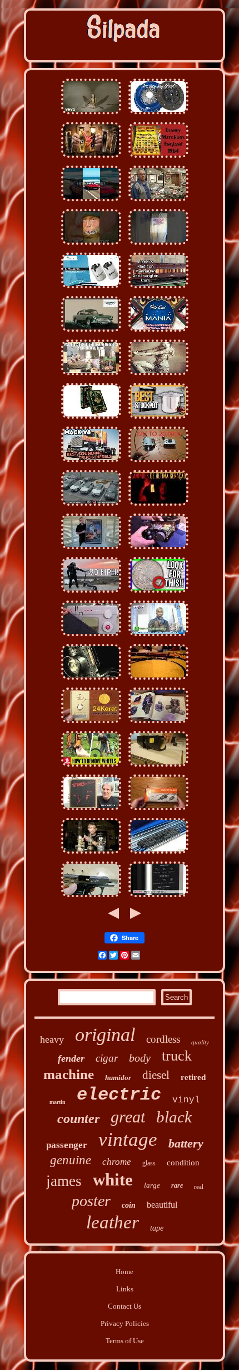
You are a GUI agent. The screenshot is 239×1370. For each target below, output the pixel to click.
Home (124, 1271)
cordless (163, 1039)
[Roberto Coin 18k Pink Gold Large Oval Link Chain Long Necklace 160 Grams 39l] (91, 723)
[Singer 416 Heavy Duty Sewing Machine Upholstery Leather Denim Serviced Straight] (91, 636)
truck (177, 1056)
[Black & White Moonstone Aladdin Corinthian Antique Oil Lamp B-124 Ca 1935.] (91, 854)
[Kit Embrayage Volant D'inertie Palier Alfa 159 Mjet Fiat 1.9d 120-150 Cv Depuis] (91, 506)
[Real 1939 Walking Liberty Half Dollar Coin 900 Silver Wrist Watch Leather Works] (158, 593)
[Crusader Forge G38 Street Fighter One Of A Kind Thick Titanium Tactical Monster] (158, 636)
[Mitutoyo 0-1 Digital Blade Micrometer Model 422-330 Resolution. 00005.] (158, 810)
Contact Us (124, 1306)
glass (149, 1163)
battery (185, 1143)
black (174, 1117)
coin (129, 1205)
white (113, 1179)
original (105, 1034)
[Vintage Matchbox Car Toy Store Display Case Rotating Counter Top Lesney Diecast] (158, 158)
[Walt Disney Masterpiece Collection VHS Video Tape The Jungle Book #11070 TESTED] (158, 723)
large (152, 1185)
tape (156, 1228)
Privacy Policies (125, 1323)
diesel (156, 1075)
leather (112, 1222)
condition (183, 1162)
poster (91, 1200)
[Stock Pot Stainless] (158, 419)
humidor (118, 1077)
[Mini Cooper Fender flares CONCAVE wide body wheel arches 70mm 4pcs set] (91, 767)
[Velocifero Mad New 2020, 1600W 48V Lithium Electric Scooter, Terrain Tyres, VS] (91, 593)
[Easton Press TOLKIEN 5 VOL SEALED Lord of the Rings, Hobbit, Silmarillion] (91, 419)
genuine (70, 1160)
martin (57, 1102)
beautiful (162, 1204)
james (64, 1181)
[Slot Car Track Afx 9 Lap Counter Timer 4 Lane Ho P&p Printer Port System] (158, 201)
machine (68, 1074)
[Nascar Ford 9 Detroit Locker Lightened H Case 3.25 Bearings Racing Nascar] (158, 332)
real (198, 1186)
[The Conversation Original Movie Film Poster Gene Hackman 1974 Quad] (158, 767)
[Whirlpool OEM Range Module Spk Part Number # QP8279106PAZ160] (158, 462)
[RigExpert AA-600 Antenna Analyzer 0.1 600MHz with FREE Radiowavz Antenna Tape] (158, 549)
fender (71, 1058)
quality (200, 1042)
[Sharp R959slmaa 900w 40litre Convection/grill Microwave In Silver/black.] (158, 897)
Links (124, 1289)
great (128, 1116)
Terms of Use (125, 1341)
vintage (127, 1139)
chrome (116, 1161)
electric (119, 1095)
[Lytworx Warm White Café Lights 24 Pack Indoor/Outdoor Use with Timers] (158, 506)
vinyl (186, 1100)
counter (78, 1118)
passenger (66, 1145)
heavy (52, 1039)
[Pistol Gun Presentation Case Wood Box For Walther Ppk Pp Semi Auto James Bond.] (91, 897)
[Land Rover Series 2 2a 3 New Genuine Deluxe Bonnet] (158, 245)
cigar (107, 1058)
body (140, 1058)
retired (193, 1077)
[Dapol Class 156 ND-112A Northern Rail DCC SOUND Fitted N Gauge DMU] (158, 680)
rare (177, 1185)
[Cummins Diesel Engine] (91, 462)
